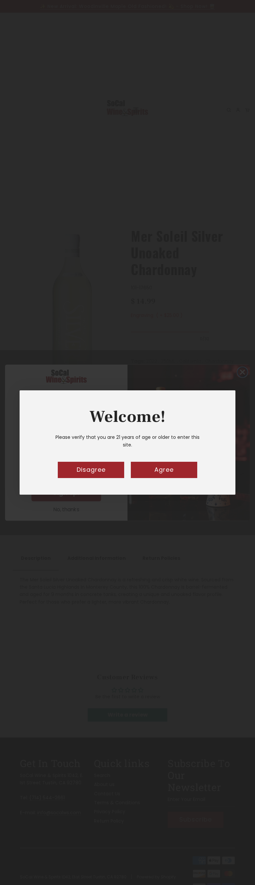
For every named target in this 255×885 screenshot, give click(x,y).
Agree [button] (164, 469)
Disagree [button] (91, 469)
